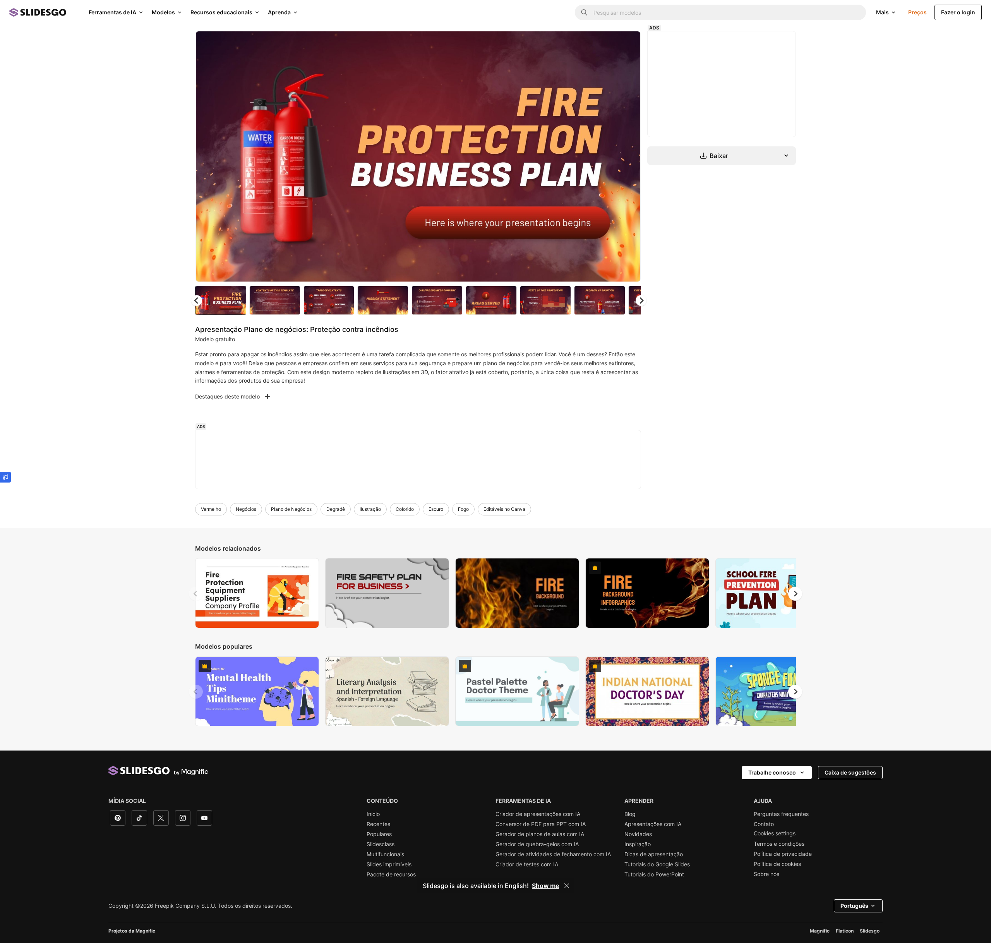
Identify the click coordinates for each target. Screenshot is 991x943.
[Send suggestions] (5, 477)
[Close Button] (566, 885)
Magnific (820, 931)
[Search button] (584, 12)
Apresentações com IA (652, 824)
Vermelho (211, 509)
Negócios (246, 509)
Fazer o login (958, 12)
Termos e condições (779, 844)
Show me (545, 885)
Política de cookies (777, 864)
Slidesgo (870, 931)
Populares (379, 834)
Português (854, 905)
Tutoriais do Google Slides (657, 864)
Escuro (436, 509)
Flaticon (845, 931)
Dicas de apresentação (653, 854)
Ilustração (370, 509)
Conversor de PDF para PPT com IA (541, 824)
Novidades (638, 834)
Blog (630, 814)
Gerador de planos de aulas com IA (540, 834)
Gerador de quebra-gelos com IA (537, 844)
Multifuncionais (385, 854)
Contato (764, 824)
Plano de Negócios (291, 509)
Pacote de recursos (391, 874)
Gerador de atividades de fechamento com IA (553, 854)
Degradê (335, 509)
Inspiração (637, 844)
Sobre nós (766, 874)
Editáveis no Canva (504, 509)
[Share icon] (627, 43)
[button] (641, 300)
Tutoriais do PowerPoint (654, 874)
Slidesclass (380, 844)
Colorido (405, 509)
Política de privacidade (783, 854)
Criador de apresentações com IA (538, 814)
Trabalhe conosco (772, 772)
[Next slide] (629, 156)
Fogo (463, 509)
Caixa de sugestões (850, 772)
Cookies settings (775, 833)
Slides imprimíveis (389, 864)
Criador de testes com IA (527, 864)
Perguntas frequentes (781, 814)
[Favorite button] (607, 43)
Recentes (378, 824)
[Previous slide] (196, 594)
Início (373, 814)
